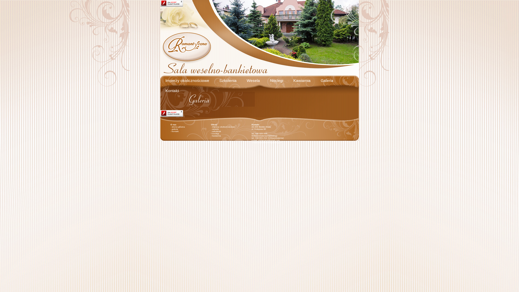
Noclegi (276, 80)
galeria (175, 129)
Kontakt (172, 91)
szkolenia (216, 131)
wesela (215, 129)
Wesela (253, 80)
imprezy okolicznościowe (223, 127)
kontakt (175, 131)
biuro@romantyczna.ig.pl (269, 142)
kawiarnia (216, 136)
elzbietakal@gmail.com (269, 140)
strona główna (178, 127)
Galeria (327, 80)
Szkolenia (228, 80)
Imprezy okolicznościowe (187, 80)
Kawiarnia (302, 80)
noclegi (215, 133)
